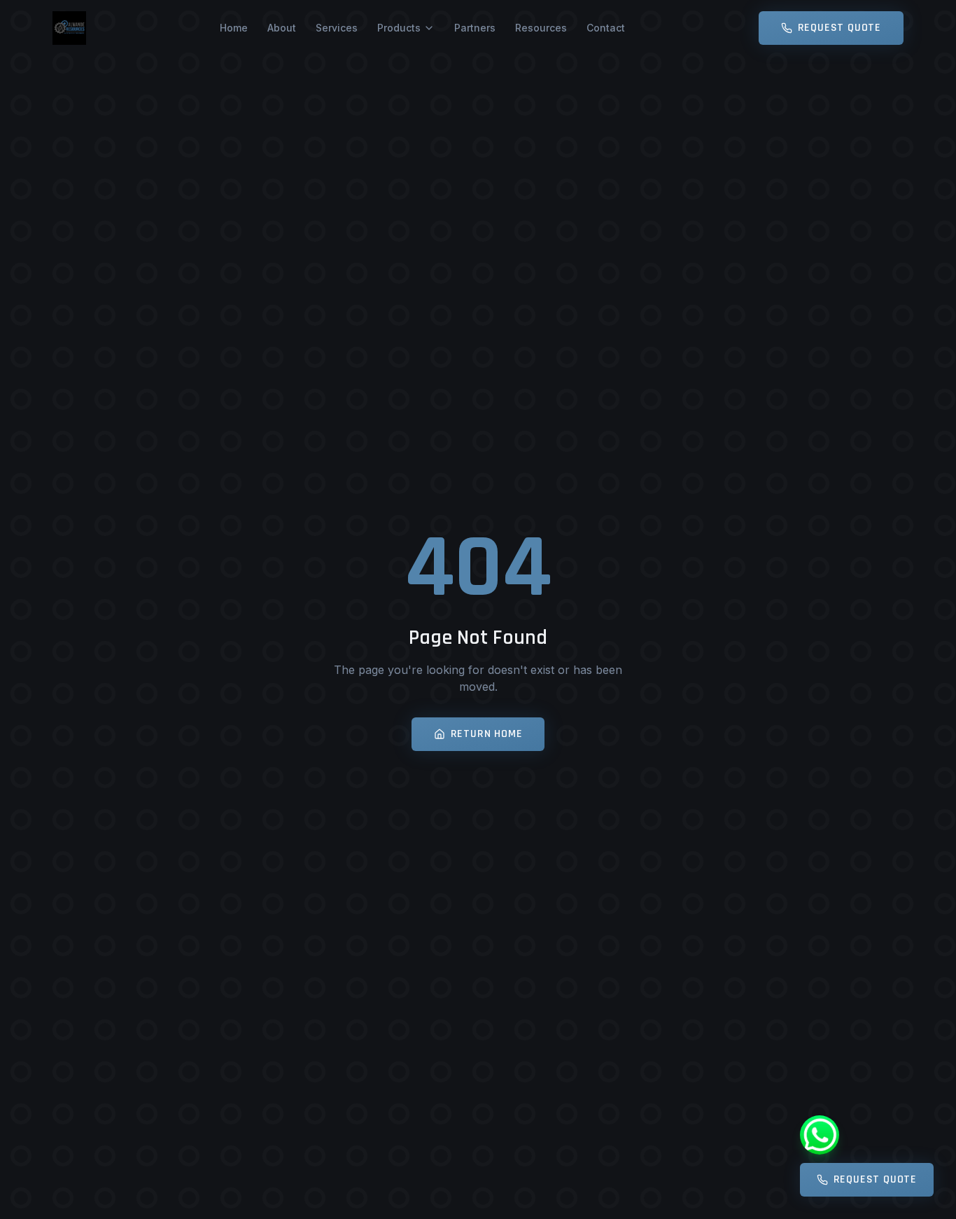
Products (399, 28)
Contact (605, 28)
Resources (541, 28)
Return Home (487, 733)
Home (234, 28)
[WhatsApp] (819, 1135)
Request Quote (839, 27)
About (281, 28)
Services (337, 28)
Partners (474, 28)
